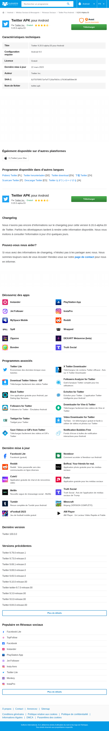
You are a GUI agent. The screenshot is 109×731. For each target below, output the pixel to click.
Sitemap (45, 709)
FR (99, 4)
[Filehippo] (10, 4)
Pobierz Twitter (9, 175)
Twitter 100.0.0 (9, 534)
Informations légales (12, 717)
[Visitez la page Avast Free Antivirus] (89, 20)
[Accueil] (3, 12)
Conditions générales (13, 714)
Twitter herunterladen (34, 175)
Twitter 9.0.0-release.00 (14, 599)
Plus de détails (54, 613)
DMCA (30, 717)
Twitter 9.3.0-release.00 (14, 593)
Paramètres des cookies (49, 717)
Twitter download (60, 175)
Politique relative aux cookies (42, 714)
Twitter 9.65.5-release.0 (14, 576)
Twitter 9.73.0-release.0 (14, 558)
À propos (6, 709)
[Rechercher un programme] (68, 4)
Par (18, 25)
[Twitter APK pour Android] (5, 24)
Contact (19, 709)
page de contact (84, 257)
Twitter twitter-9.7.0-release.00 (17, 587)
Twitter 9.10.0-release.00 (14, 582)
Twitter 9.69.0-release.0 (14, 570)
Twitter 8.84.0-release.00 (14, 605)
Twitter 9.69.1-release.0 (14, 564)
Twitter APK (30, 20)
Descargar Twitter (33, 180)
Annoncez (32, 709)
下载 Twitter (81, 175)
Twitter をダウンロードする (62, 180)
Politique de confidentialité (74, 714)
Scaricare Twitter (10, 180)
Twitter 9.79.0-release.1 (14, 553)
